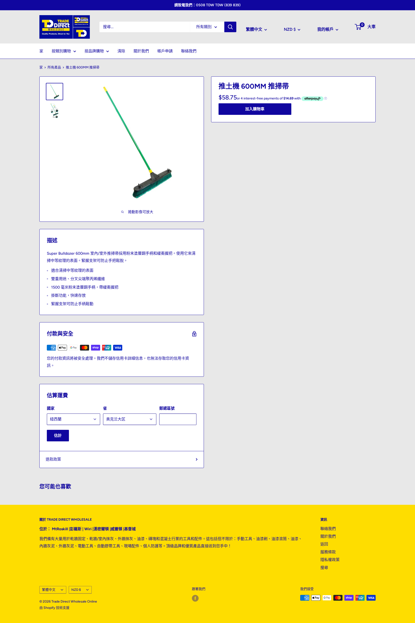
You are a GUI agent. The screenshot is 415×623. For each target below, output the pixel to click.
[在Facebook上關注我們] (195, 598)
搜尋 (324, 567)
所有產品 (54, 67)
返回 (324, 544)
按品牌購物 (94, 51)
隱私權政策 (330, 559)
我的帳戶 (326, 29)
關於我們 (141, 51)
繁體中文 (48, 590)
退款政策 (53, 459)
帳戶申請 (165, 51)
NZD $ (76, 590)
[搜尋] (230, 27)
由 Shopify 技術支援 (54, 608)
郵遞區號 (167, 408)
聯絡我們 (188, 51)
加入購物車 (254, 108)
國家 (51, 408)
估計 (58, 435)
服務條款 (328, 552)
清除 (121, 51)
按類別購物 (61, 51)
